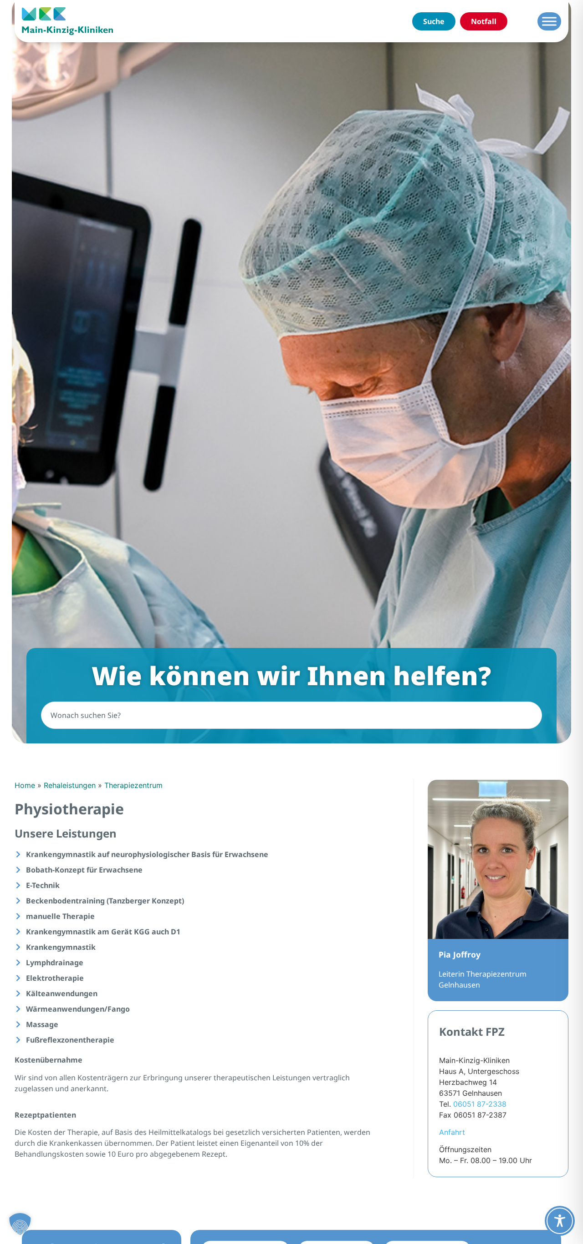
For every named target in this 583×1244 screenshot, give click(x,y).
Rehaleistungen (70, 785)
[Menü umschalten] (549, 21)
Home (25, 785)
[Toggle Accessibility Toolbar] (560, 1221)
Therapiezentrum (133, 785)
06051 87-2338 (479, 1104)
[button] (20, 1224)
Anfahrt (452, 1132)
